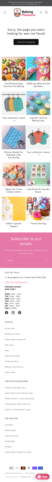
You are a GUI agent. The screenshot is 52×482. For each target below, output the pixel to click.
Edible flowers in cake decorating (19, 398)
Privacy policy (42, 473)
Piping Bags (10, 441)
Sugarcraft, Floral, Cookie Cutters (13, 190)
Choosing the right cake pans (17, 404)
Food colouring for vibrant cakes (19, 393)
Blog (7, 350)
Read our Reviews (12, 356)
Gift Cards (9, 345)
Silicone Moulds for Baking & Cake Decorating (13, 155)
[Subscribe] (44, 260)
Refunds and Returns (14, 367)
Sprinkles (9, 425)
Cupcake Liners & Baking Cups (38, 119)
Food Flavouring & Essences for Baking (14, 85)
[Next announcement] (47, 3)
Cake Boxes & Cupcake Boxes (38, 190)
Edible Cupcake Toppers (13, 224)
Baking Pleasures (16, 473)
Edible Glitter (10, 430)
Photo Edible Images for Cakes (18, 452)
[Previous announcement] (4, 3)
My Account (10, 328)
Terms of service (12, 477)
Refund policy (30, 473)
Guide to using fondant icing (17, 409)
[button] (4, 12)
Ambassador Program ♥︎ (15, 339)
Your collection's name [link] (13, 118)
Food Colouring (38, 223)
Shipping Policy (11, 361)
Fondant (8, 447)
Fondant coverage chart (15, 387)
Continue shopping (26, 42)
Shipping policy (25, 477)
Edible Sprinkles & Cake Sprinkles (38, 85)
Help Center (10, 372)
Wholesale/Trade (12, 334)
